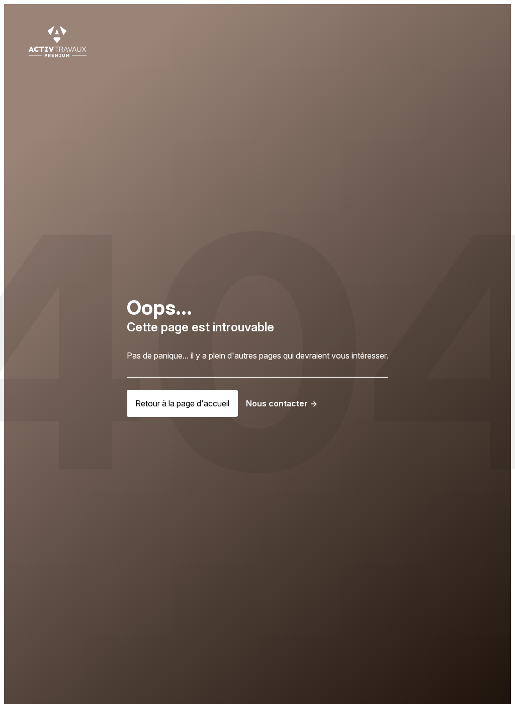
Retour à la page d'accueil (182, 403)
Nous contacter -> (281, 403)
